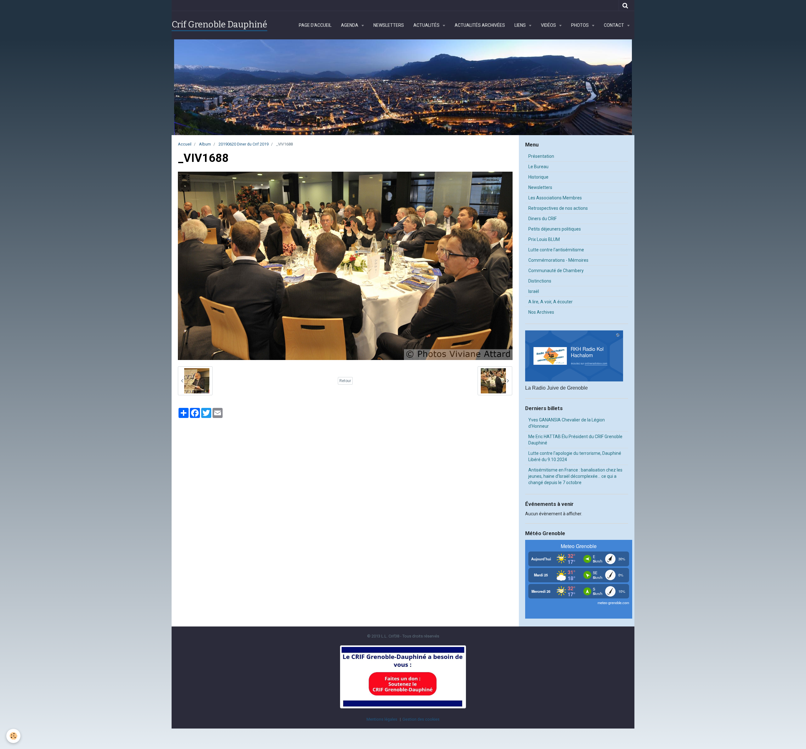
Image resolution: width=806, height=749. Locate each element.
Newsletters (388, 25)
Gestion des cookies (421, 719)
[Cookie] (13, 736)
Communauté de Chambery (556, 270)
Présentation (541, 156)
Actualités (426, 25)
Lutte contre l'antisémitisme (556, 249)
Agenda (350, 25)
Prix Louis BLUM (544, 239)
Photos (580, 25)
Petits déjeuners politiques (554, 229)
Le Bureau (538, 166)
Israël (533, 291)
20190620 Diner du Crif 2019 (244, 144)
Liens (520, 25)
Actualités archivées (480, 25)
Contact (614, 25)
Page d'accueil (315, 25)
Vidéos (549, 25)
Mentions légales (381, 719)
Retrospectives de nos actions (558, 208)
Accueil (184, 144)
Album (205, 144)
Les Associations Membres (555, 197)
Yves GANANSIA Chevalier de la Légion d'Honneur (566, 423)
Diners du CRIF (542, 218)
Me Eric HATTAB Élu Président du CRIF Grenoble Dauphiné (575, 439)
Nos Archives (541, 312)
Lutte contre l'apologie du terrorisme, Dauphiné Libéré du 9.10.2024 (574, 456)
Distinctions (539, 280)
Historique (538, 177)
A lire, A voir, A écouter (550, 301)
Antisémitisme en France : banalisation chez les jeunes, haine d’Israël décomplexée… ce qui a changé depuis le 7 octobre (575, 476)
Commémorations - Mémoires (558, 260)
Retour (345, 381)
